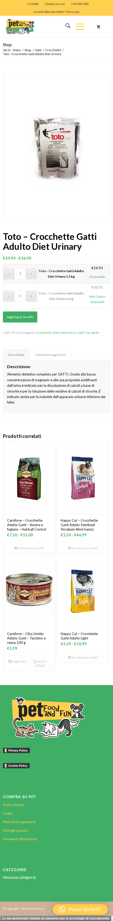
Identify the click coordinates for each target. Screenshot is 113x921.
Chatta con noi (55, 4)
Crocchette (44, 332)
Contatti (33, 4)
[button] (80, 909)
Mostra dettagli (41, 663)
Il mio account (13, 805)
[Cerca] (65, 26)
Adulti (95, 332)
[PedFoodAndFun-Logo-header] (46, 26)
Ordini (8, 813)
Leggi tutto (18, 661)
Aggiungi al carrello (20, 317)
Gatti (81, 332)
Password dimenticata (20, 839)
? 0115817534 (80, 4)
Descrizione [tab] (16, 354)
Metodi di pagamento (19, 822)
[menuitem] (33, 4)
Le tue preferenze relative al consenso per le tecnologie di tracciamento (55, 918)
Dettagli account (15, 830)
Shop (7, 44)
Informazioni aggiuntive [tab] (50, 354)
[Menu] (77, 26)
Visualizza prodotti (30, 548)
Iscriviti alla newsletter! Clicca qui (56, 11)
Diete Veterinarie (64, 332)
